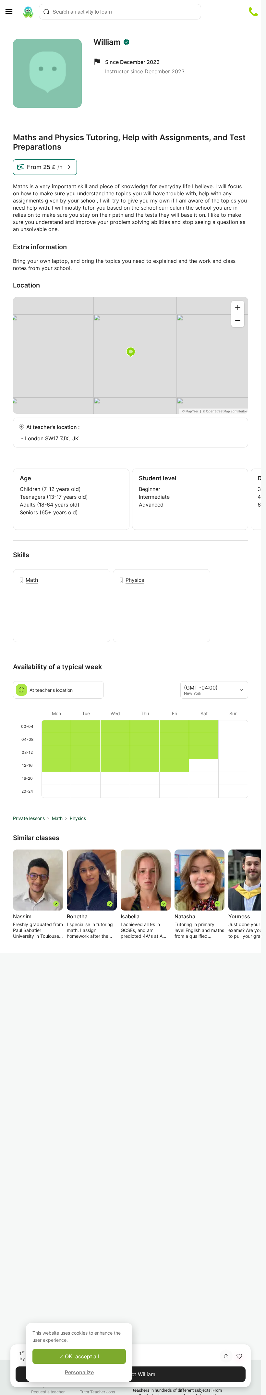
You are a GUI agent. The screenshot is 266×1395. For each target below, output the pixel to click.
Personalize (79, 1372)
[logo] (28, 11)
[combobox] (120, 11)
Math (32, 580)
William (107, 42)
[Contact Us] (253, 11)
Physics (135, 580)
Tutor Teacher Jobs (97, 1391)
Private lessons (29, 818)
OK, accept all (81, 1356)
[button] (239, 1356)
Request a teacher (48, 1391)
